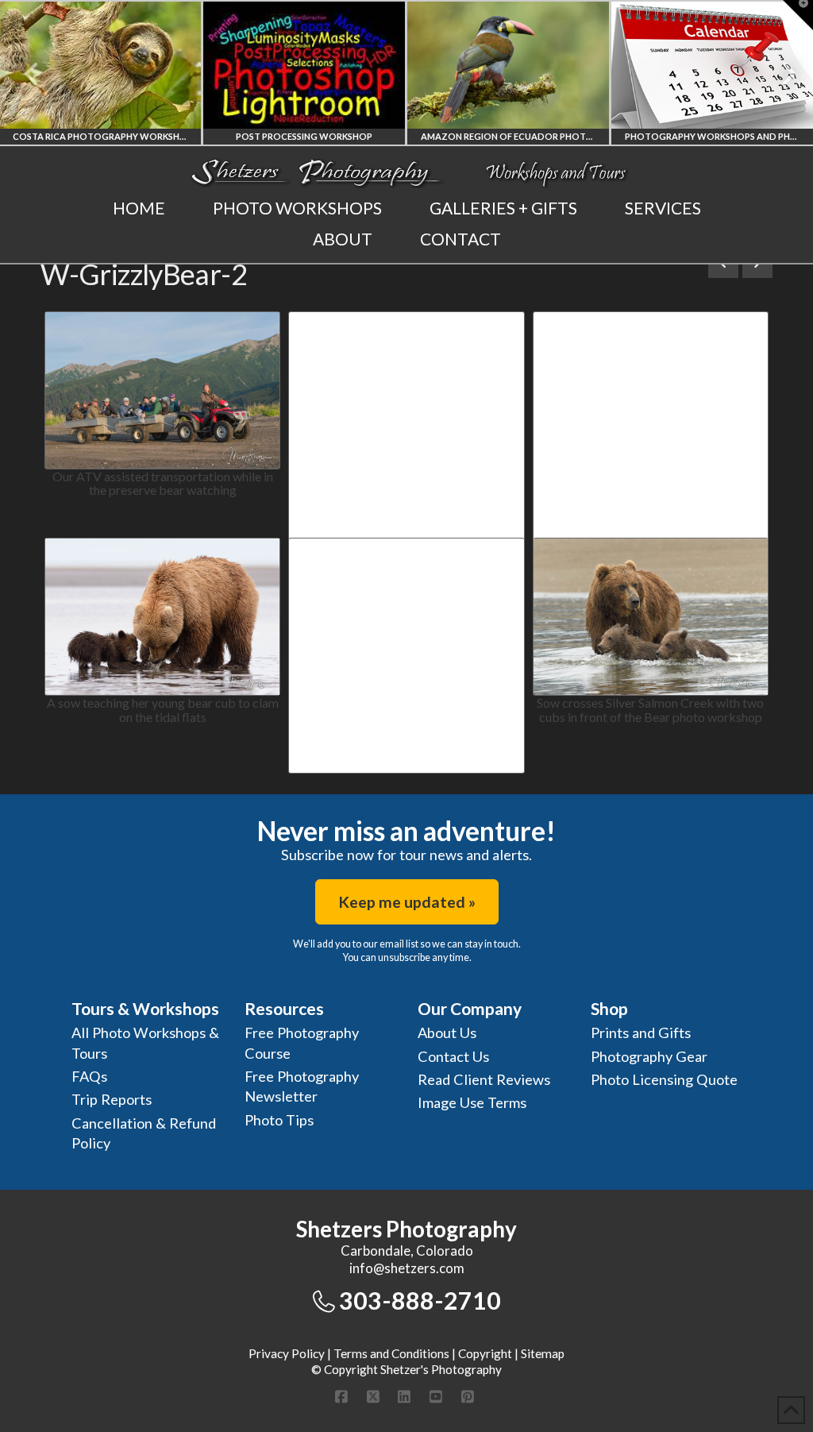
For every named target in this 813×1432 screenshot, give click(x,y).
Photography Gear (649, 1056)
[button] (798, 15)
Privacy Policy (287, 1353)
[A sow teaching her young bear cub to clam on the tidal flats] (162, 617)
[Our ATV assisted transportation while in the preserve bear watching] (162, 390)
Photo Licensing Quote (664, 1079)
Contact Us (453, 1056)
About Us (447, 1032)
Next (779, 74)
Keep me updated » (407, 902)
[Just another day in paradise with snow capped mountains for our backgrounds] (651, 399)
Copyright (485, 1353)
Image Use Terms (472, 1102)
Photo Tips (279, 1120)
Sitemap (542, 1353)
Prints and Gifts (641, 1032)
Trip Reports (111, 1099)
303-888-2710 (420, 1300)
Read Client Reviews (484, 1079)
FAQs (89, 1076)
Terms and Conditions (391, 1353)
